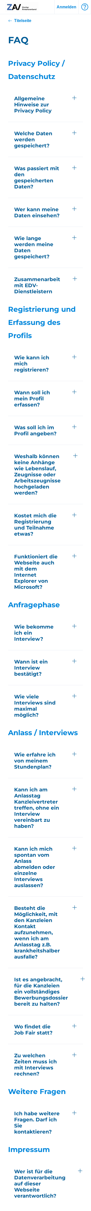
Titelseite (22, 20)
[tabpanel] (45, 195)
